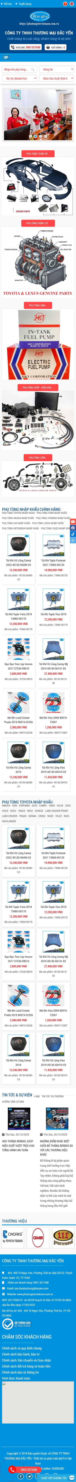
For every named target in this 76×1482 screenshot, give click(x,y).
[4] (45, 136)
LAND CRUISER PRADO (56, 811)
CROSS (41, 816)
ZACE (68, 805)
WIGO (30, 811)
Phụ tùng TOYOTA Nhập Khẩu (18, 513)
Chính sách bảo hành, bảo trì (21, 1354)
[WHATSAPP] (73, 540)
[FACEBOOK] (73, 528)
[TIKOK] (73, 534)
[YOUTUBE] (73, 522)
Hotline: (28, 47)
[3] (40, 136)
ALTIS (34, 805)
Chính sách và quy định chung (22, 1348)
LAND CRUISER (9, 816)
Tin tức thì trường (53, 1096)
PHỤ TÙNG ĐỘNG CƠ (37, 223)
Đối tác (8, 4)
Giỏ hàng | (58, 47)
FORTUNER (24, 805)
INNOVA (6, 805)
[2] (35, 136)
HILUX (60, 805)
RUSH (13, 811)
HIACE (5, 811)
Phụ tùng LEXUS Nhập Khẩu (48, 523)
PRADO (22, 816)
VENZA (21, 811)
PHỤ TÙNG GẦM (37, 457)
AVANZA (39, 811)
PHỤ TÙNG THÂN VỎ (37, 153)
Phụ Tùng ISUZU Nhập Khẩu (56, 528)
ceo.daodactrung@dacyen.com (31, 1288)
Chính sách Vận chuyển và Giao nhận (26, 1360)
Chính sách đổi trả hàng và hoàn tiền (26, 1366)
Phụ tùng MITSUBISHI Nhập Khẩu (20, 528)
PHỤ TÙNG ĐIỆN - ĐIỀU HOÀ (37, 387)
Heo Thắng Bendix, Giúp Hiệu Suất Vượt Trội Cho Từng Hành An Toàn (18, 1145)
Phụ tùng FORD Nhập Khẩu (52, 513)
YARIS (52, 805)
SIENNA (32, 816)
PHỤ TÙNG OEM (37, 305)
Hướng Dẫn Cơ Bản (13, 1101)
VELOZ (58, 816)
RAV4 (66, 816)
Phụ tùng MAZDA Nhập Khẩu (18, 518)
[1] (30, 136)
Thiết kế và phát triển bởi (47, 1458)
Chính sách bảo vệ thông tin (20, 1372)
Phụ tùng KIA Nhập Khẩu (16, 523)
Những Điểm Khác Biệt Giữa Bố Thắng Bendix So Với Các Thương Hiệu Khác (56, 1147)
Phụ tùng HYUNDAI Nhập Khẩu (53, 518)
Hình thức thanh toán (16, 1378)
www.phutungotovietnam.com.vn (35, 1294)
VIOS (14, 805)
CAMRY (43, 805)
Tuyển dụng (25, 4)
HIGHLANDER (9, 821)
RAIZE (50, 816)
